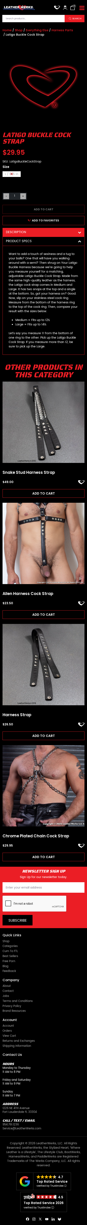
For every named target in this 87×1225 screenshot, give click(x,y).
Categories (10, 946)
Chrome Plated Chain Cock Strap (36, 836)
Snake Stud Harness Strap (29, 472)
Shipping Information (17, 1046)
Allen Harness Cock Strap (28, 593)
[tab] (43, 232)
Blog (5, 967)
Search (77, 19)
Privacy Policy (12, 1006)
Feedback (9, 971)
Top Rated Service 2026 (44, 1203)
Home (7, 30)
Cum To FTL (10, 951)
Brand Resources (14, 1011)
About (7, 986)
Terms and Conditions (18, 1001)
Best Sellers (10, 957)
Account (8, 1026)
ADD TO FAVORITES (45, 220)
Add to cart (43, 209)
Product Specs (19, 241)
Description (16, 232)
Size (6, 166)
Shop (19, 30)
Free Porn (9, 962)
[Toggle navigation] (81, 8)
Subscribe (17, 921)
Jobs (6, 996)
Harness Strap (17, 715)
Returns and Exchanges (19, 1041)
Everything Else (37, 30)
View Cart (9, 1036)
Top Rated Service (52, 1181)
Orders (7, 1031)
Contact (8, 991)
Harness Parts (62, 30)
